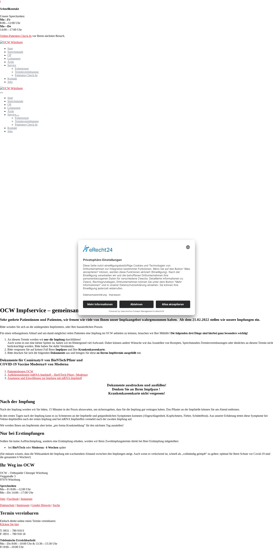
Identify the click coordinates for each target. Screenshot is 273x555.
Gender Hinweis (41, 505)
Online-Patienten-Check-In (16, 35)
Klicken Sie (9, 524)
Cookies (5, 553)
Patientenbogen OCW (20, 371)
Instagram (26, 498)
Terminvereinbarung (27, 71)
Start (10, 48)
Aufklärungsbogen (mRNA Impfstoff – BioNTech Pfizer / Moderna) (47, 374)
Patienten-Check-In (26, 75)
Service (11, 65)
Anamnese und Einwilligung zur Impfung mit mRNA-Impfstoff (44, 378)
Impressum (23, 505)
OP (9, 55)
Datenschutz (7, 505)
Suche (56, 505)
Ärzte (10, 61)
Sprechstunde (15, 51)
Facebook (13, 498)
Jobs (10, 82)
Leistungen (13, 58)
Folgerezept (22, 68)
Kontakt (12, 78)
